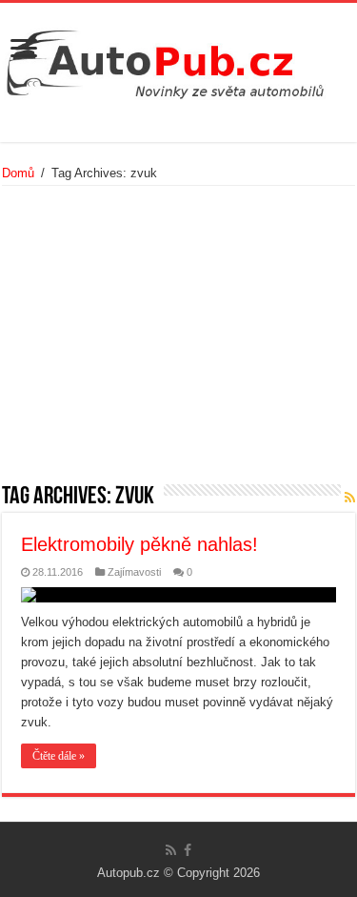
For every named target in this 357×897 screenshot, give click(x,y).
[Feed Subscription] (350, 497)
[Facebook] (187, 850)
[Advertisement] (178, 341)
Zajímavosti (134, 572)
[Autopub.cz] (178, 59)
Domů (18, 173)
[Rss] (171, 850)
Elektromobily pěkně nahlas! (139, 544)
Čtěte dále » (58, 756)
